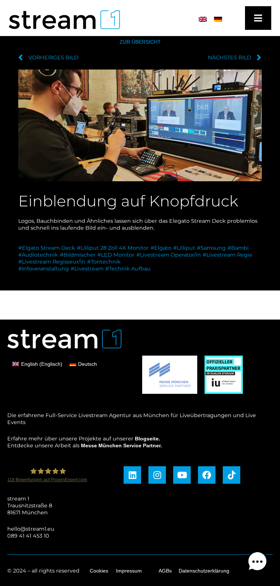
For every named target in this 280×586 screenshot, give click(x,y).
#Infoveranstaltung (43, 268)
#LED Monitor (116, 255)
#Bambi (238, 248)
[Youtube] (182, 475)
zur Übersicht (140, 42)
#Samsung (211, 248)
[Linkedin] (132, 475)
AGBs (165, 571)
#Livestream (87, 268)
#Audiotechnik (38, 255)
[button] (257, 562)
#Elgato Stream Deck (46, 248)
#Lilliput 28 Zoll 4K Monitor (113, 248)
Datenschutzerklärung (204, 571)
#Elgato (161, 248)
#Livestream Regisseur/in (51, 261)
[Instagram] (157, 475)
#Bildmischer (78, 255)
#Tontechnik (104, 261)
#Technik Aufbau (128, 268)
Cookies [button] (99, 571)
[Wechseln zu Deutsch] (218, 19)
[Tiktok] (231, 475)
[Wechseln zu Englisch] (202, 19)
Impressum (129, 571)
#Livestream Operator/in (168, 255)
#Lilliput (184, 248)
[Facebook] (206, 475)
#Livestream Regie (227, 255)
